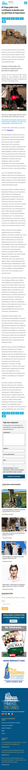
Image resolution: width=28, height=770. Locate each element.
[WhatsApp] (17, 18)
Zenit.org (10, 130)
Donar (3, 733)
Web (4, 460)
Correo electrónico (9, 454)
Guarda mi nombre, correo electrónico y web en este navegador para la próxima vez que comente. (13, 470)
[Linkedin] (13, 18)
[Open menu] (25, 3)
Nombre (6, 448)
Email (3, 601)
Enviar (5, 608)
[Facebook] (4, 18)
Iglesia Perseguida (6, 728)
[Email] (4, 21)
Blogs (3, 730)
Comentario (7, 432)
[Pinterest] (22, 18)
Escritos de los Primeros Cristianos (11, 722)
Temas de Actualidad (7, 725)
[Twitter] (8, 18)
